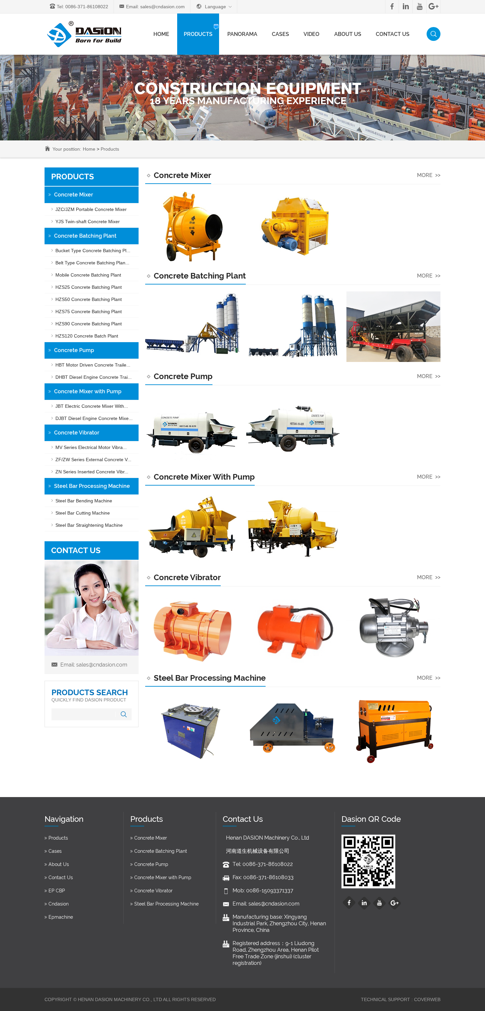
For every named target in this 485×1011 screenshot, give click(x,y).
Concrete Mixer (182, 175)
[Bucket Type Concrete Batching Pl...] (192, 326)
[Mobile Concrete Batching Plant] (393, 326)
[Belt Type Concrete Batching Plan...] (293, 326)
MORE (428, 175)
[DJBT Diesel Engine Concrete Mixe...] (293, 527)
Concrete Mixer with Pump (204, 477)
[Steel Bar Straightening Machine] (393, 729)
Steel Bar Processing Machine (210, 678)
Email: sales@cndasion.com (155, 6)
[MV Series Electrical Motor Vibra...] (192, 628)
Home (89, 149)
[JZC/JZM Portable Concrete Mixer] (192, 226)
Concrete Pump (183, 376)
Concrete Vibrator (187, 577)
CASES (280, 34)
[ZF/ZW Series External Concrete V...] (293, 628)
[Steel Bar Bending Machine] (192, 729)
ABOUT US (347, 34)
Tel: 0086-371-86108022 (82, 6)
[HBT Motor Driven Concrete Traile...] (192, 427)
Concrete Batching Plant (200, 276)
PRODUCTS (198, 34)
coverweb (426, 999)
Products (110, 149)
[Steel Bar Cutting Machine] (293, 729)
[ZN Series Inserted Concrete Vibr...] (393, 628)
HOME (161, 34)
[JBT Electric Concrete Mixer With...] (192, 527)
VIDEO (311, 34)
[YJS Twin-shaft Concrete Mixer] (293, 226)
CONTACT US (392, 34)
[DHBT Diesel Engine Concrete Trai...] (293, 427)
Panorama (242, 34)
